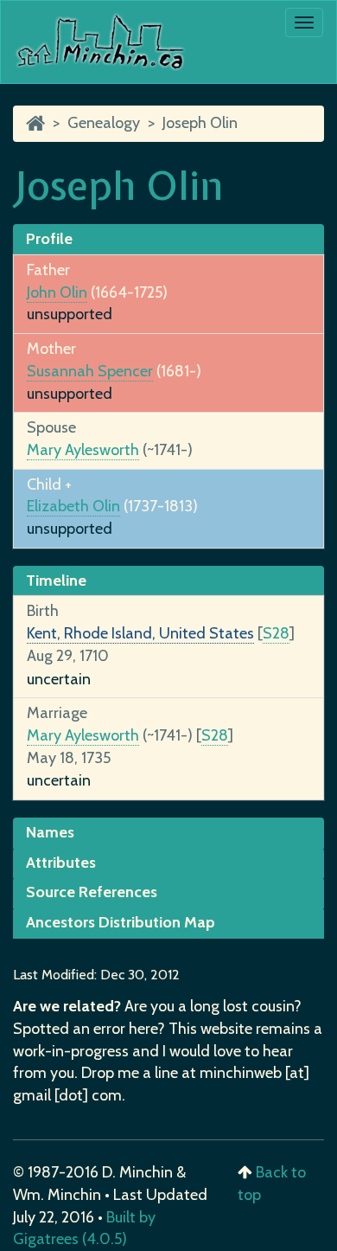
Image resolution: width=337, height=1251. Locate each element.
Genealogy (103, 122)
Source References (91, 891)
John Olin (57, 292)
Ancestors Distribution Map (120, 922)
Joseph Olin (200, 122)
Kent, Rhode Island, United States (140, 633)
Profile (49, 238)
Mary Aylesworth (83, 449)
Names (50, 832)
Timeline (56, 580)
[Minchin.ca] (35, 122)
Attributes (61, 862)
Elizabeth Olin (73, 506)
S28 (276, 633)
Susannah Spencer (90, 371)
